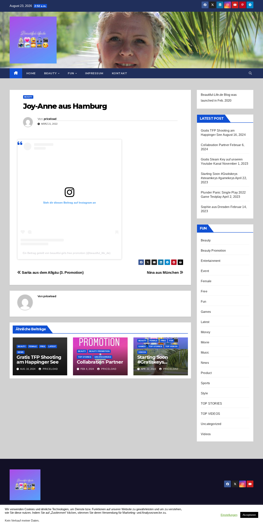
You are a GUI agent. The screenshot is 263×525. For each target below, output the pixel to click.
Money (205, 332)
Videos (142, 352)
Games (142, 346)
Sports (205, 383)
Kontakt (119, 73)
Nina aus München (163, 272)
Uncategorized (103, 357)
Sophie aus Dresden (215, 207)
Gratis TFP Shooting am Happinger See (39, 359)
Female (33, 346)
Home (31, 73)
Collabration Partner (100, 362)
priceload (50, 119)
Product (206, 373)
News (20, 352)
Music (205, 352)
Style (204, 393)
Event (205, 271)
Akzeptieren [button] (249, 514)
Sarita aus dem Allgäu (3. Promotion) (52, 272)
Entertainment (210, 260)
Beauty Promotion (99, 351)
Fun (71, 73)
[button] (250, 73)
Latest (52, 346)
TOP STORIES (84, 357)
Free (42, 346)
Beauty (51, 73)
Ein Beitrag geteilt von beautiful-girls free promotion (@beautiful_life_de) (67, 253)
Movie (205, 342)
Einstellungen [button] (229, 515)
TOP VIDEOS (171, 346)
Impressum (94, 73)
